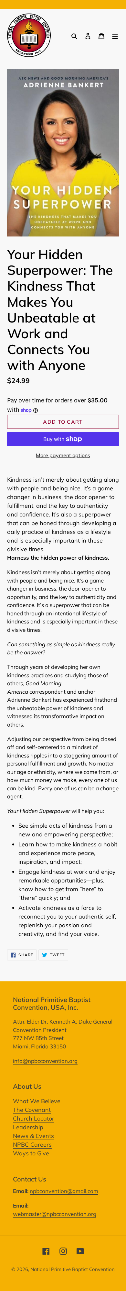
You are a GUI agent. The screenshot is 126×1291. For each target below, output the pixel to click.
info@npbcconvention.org (45, 1060)
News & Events (33, 1136)
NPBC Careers (32, 1144)
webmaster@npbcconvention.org (54, 1213)
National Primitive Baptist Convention (72, 1269)
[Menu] (115, 35)
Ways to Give (31, 1153)
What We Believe (36, 1101)
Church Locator (33, 1118)
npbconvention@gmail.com (64, 1191)
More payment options (63, 455)
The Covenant (32, 1109)
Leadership (28, 1127)
